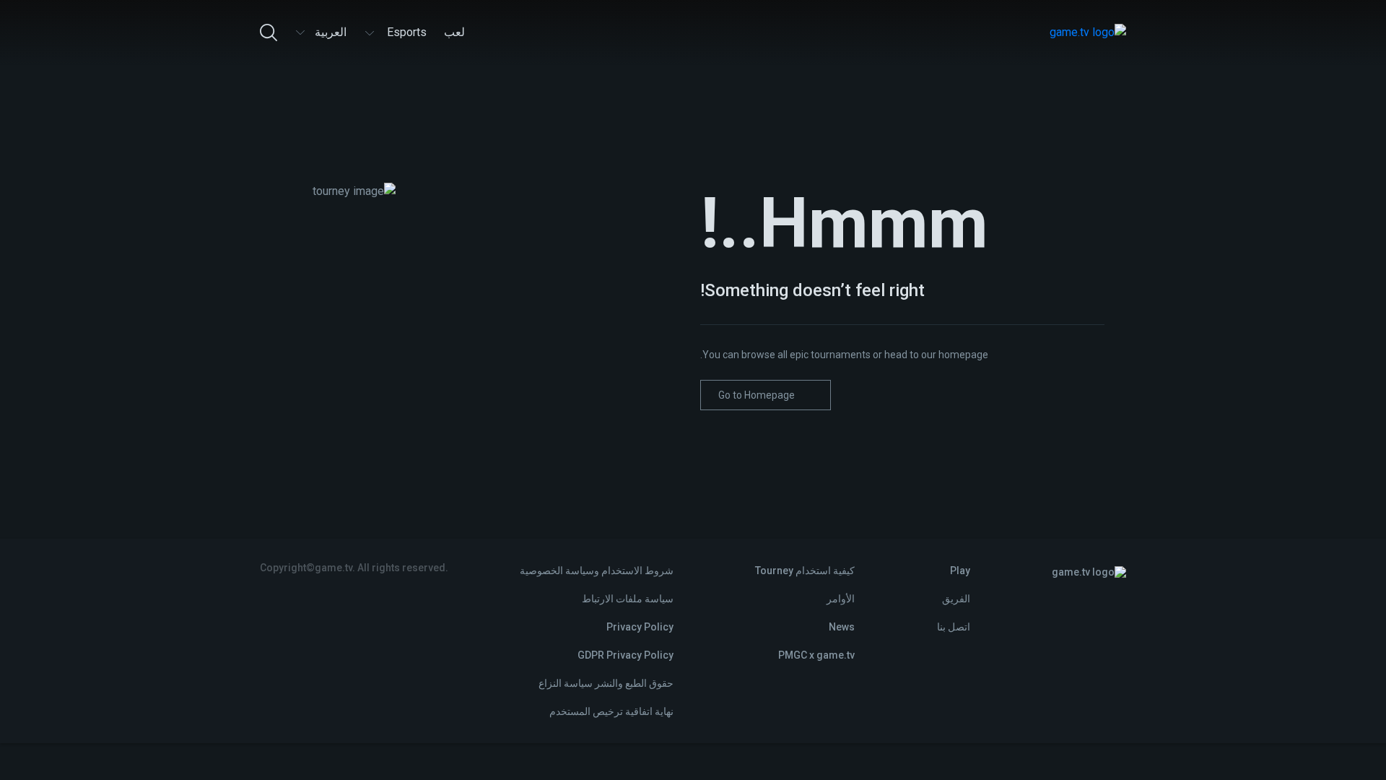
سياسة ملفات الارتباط (628, 598)
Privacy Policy (640, 627)
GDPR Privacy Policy (626, 655)
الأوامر (841, 598)
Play (960, 570)
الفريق (956, 598)
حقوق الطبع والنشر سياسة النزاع (606, 683)
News (842, 627)
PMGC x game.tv (816, 655)
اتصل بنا (953, 627)
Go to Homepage (756, 395)
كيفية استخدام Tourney (805, 570)
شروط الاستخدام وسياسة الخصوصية (597, 570)
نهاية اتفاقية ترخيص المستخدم (611, 711)
